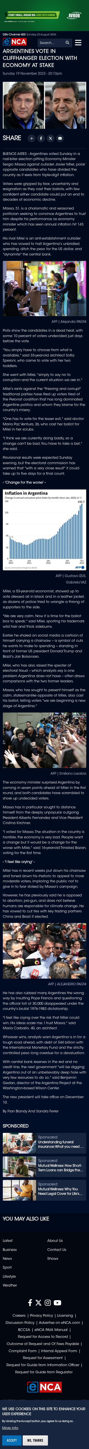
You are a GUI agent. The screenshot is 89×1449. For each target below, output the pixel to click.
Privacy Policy (41, 1316)
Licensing (65, 1316)
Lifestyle (9, 1277)
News (7, 1259)
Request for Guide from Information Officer (42, 1365)
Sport (7, 1267)
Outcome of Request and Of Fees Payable (43, 1344)
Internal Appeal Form (59, 1351)
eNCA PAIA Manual (51, 1330)
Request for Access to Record (43, 1337)
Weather (10, 1285)
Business (10, 1250)
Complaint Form (23, 1351)
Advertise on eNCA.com (59, 1323)
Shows (52, 1259)
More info (10, 1428)
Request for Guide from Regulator (44, 1372)
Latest (8, 1241)
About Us (55, 1241)
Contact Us (56, 1250)
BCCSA (24, 1330)
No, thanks (35, 1440)
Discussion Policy (20, 1323)
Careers (19, 1316)
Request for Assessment (43, 1358)
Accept (12, 1440)
